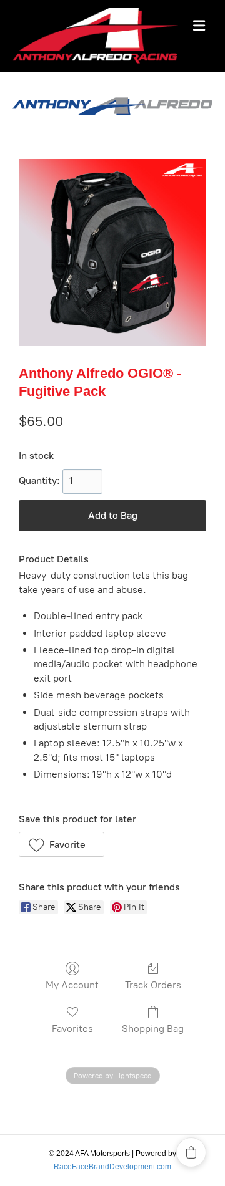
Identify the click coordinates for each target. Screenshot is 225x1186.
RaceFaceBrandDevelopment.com (112, 1166)
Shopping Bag (153, 1028)
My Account (72, 985)
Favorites (72, 1028)
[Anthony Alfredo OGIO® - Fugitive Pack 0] (112, 252)
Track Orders (153, 985)
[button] (61, 844)
